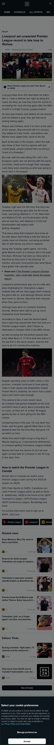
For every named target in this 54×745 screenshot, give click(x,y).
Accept (27, 741)
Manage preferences (27, 732)
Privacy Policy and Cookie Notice (18, 724)
